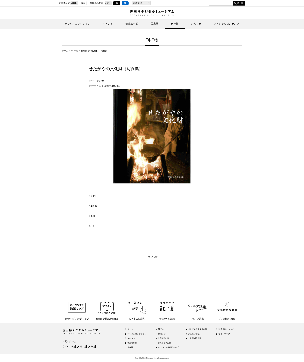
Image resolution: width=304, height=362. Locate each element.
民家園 (154, 23)
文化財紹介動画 (227, 318)
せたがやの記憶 (167, 318)
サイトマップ (224, 334)
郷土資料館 (132, 23)
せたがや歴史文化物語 (107, 318)
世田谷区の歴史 (137, 318)
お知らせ (196, 23)
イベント (108, 23)
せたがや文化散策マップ (77, 318)
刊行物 (174, 23)
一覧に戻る (152, 257)
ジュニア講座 (197, 318)
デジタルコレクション (77, 23)
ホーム (65, 50)
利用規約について (226, 329)
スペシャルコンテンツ (226, 23)
